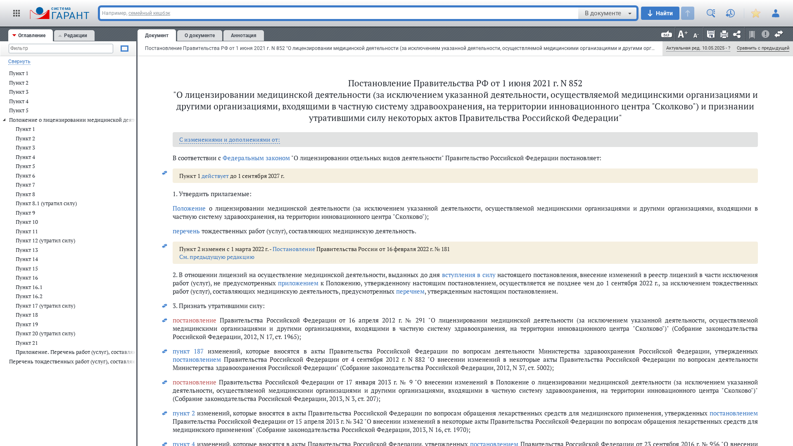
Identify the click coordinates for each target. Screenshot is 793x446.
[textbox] (339, 13)
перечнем (410, 291)
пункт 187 (188, 351)
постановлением (197, 359)
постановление (194, 320)
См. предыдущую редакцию (216, 257)
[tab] (30, 35)
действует (215, 176)
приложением (298, 283)
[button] (16, 13)
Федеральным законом (256, 158)
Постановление (294, 249)
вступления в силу (469, 274)
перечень (186, 231)
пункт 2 (184, 413)
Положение (189, 208)
